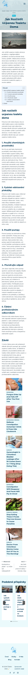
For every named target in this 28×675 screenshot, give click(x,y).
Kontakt (17, 660)
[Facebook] (10, 672)
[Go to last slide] (4, 603)
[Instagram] (17, 672)
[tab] (12, 621)
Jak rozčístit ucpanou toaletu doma (14, 90)
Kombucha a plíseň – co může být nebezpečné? (7, 566)
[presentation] (7, 589)
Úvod (7, 657)
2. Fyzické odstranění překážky (14, 94)
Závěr (5, 103)
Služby (13, 657)
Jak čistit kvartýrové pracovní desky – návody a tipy (21, 566)
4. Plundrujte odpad (12, 98)
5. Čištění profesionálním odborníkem (13, 100)
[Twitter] (14, 672)
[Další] (24, 603)
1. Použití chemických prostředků (15, 92)
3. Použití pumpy (10, 96)
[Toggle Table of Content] (23, 88)
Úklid (14, 15)
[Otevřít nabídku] (24, 3)
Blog (9, 660)
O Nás (21, 657)
